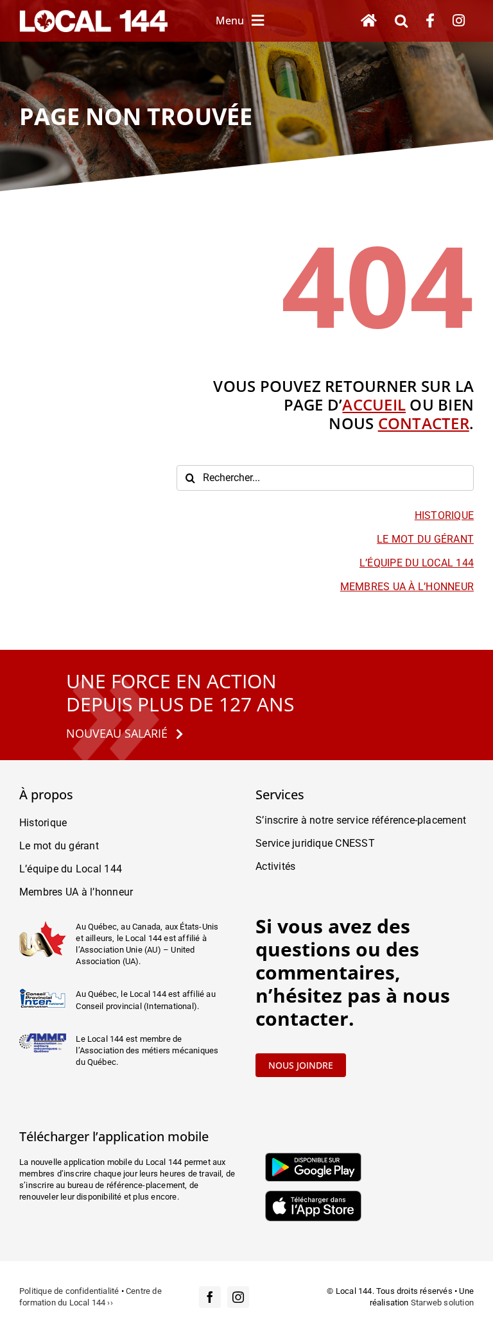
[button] (401, 20)
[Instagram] (459, 20)
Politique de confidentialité (69, 1291)
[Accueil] (369, 20)
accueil (374, 404)
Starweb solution (442, 1302)
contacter (423, 423)
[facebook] (210, 1297)
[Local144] (93, 14)
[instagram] (238, 1297)
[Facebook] (430, 20)
